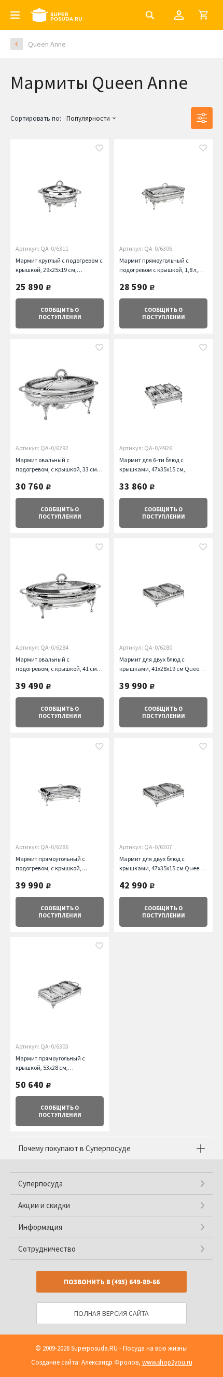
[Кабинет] (179, 15)
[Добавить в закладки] (99, 149)
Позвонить (112, 1282)
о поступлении (59, 313)
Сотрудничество (47, 1249)
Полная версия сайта (111, 1313)
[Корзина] (203, 15)
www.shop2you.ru (167, 1362)
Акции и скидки (44, 1205)
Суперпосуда (40, 1183)
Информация (40, 1227)
